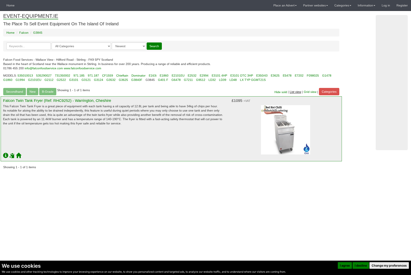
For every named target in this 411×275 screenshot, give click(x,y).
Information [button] (365, 5)
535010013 (25, 75)
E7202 (299, 75)
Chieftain (122, 75)
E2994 (204, 75)
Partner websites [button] (314, 5)
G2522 (61, 80)
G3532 (111, 80)
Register (402, 5)
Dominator (138, 75)
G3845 (37, 32)
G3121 (86, 80)
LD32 (212, 80)
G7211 (188, 80)
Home (10, 5)
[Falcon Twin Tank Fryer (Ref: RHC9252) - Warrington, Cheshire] (285, 127)
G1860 (7, 80)
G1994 (20, 80)
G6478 (176, 80)
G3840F (136, 80)
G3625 (123, 80)
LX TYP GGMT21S (253, 80)
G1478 (326, 75)
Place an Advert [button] (284, 5)
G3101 (73, 80)
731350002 (62, 75)
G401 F (163, 80)
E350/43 (262, 75)
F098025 (313, 75)
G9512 (200, 80)
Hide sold (280, 92)
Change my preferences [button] (389, 265)
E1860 (164, 75)
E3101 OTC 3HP (241, 75)
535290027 (44, 75)
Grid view (310, 92)
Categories (329, 91)
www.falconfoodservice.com (82, 68)
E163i (152, 75)
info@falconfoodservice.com (44, 68)
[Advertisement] (392, 82)
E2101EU (178, 75)
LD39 (222, 80)
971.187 (93, 75)
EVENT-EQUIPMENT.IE (30, 16)
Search (154, 46)
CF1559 (107, 75)
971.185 (79, 75)
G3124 (98, 80)
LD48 (233, 80)
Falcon (23, 32)
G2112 (49, 80)
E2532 (192, 75)
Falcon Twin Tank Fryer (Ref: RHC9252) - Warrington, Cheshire (57, 100)
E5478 (287, 75)
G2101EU (34, 80)
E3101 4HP (219, 75)
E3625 (275, 75)
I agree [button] (345, 265)
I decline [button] (361, 265)
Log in (386, 5)
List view (295, 92)
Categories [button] (341, 5)
